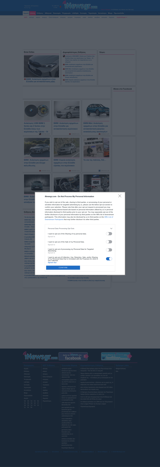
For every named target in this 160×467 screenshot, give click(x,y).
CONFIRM (63, 267)
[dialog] (80, 233)
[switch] (109, 233)
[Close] (120, 196)
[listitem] (80, 228)
